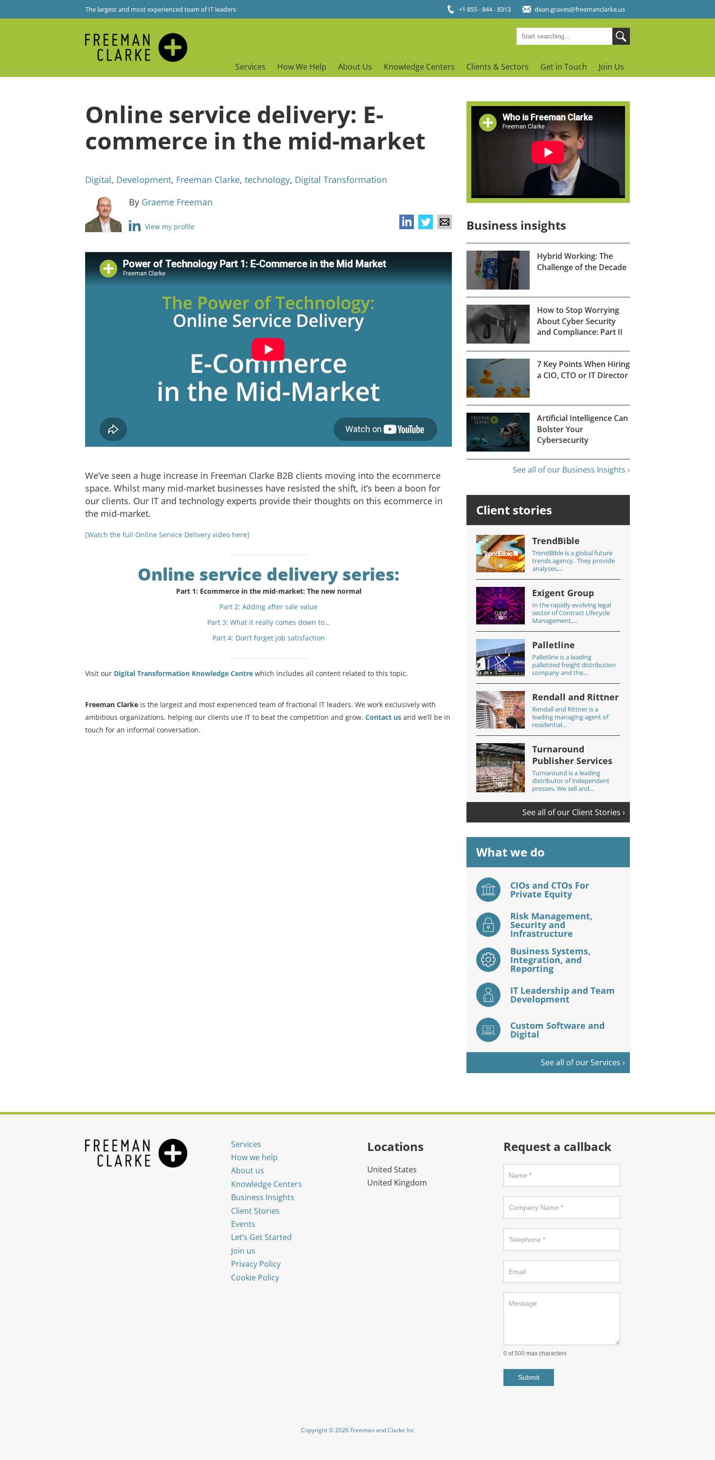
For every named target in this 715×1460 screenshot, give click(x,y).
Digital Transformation (341, 179)
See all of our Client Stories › (573, 812)
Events (243, 1224)
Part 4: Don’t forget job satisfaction (269, 637)
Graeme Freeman (177, 202)
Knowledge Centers (419, 66)
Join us (243, 1250)
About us (247, 1170)
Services (250, 66)
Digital (98, 179)
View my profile (169, 226)
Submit (528, 1377)
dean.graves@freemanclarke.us (580, 9)
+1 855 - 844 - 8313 (485, 9)
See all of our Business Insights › (571, 469)
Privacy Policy (256, 1264)
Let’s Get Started (261, 1237)
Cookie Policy (255, 1277)
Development (143, 179)
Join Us (611, 66)
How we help (254, 1157)
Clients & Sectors (497, 66)
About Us (355, 66)
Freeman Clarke (208, 179)
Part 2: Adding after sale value (268, 606)
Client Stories (255, 1210)
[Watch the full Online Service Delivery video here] (167, 534)
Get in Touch (563, 66)
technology (267, 179)
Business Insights (262, 1197)
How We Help (301, 66)
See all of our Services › (583, 1062)
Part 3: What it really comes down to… (268, 622)
